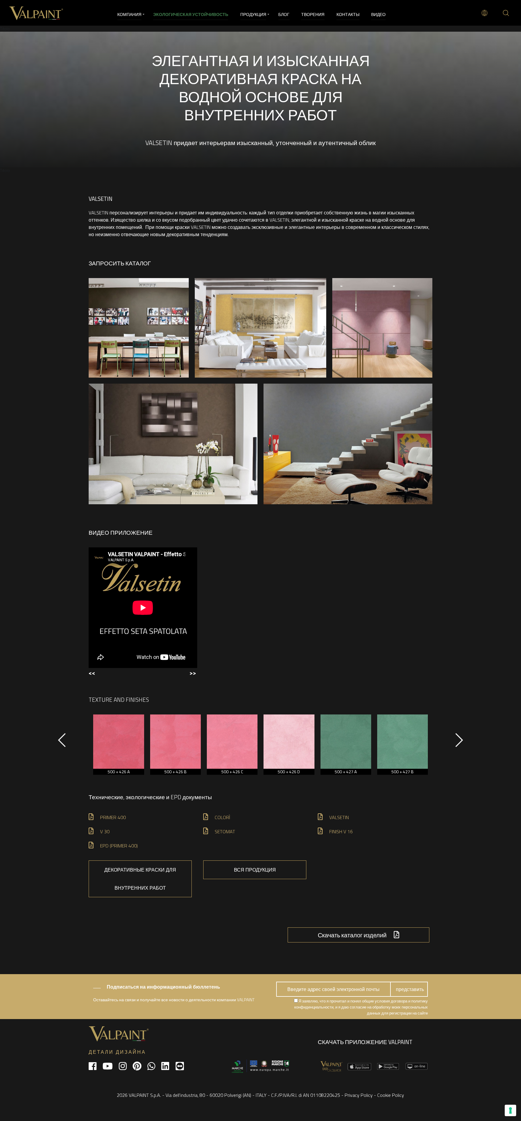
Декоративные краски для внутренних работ (140, 878)
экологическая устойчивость (190, 14)
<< (92, 672)
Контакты (347, 14)
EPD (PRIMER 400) (119, 845)
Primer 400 (113, 817)
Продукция (253, 14)
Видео (378, 14)
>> (192, 672)
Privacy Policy (359, 1095)
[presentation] (61, 743)
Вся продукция (255, 869)
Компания (129, 14)
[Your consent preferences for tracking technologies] (510, 1110)
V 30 (104, 831)
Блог (283, 14)
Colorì (222, 817)
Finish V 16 (341, 831)
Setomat (225, 831)
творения (312, 14)
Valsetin (339, 817)
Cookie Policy (390, 1095)
